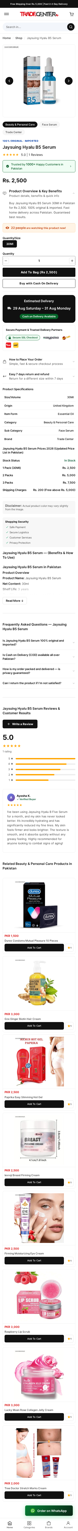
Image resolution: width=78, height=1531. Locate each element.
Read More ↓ (15, 600)
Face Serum (49, 124)
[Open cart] (71, 14)
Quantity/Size (12, 238)
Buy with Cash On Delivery (39, 283)
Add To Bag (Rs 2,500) (39, 272)
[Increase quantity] (72, 261)
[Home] (39, 14)
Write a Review (22, 724)
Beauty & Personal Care (20, 124)
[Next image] (69, 81)
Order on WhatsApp (52, 1511)
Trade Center (13, 132)
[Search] (71, 27)
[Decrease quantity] (6, 261)
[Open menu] (6, 14)
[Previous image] (9, 81)
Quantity (8, 253)
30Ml (9, 244)
